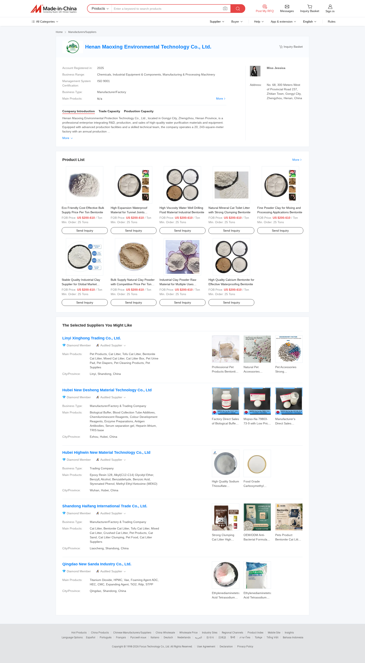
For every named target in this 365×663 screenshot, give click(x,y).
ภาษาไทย (245, 637)
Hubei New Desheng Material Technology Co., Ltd (107, 390)
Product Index (255, 632)
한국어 (210, 637)
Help (257, 21)
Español (90, 637)
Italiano (155, 637)
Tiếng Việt (272, 637)
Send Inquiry (84, 230)
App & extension (282, 21)
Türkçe (258, 637)
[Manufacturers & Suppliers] (53, 8)
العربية (198, 637)
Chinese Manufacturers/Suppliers (132, 632)
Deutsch (168, 637)
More (219, 98)
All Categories (45, 21)
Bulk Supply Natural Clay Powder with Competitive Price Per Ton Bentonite (133, 284)
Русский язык (138, 637)
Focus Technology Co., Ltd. (154, 646)
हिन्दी (232, 637)
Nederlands (184, 637)
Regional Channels (232, 632)
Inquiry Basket (291, 47)
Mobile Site (274, 632)
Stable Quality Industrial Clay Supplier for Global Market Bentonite (81, 284)
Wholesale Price (188, 632)
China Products (100, 632)
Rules (331, 21)
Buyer (235, 21)
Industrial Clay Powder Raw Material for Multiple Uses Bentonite (177, 284)
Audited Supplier (113, 345)
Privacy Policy (245, 646)
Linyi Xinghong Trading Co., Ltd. (91, 338)
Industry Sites (209, 632)
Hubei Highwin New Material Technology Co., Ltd (106, 452)
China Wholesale (165, 632)
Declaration (226, 646)
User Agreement (206, 646)
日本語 (222, 637)
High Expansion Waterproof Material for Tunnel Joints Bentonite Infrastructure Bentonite (133, 212)
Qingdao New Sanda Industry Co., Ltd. (96, 564)
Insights (289, 632)
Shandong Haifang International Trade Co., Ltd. (104, 506)
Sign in (330, 11)
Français (121, 637)
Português (106, 637)
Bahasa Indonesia (293, 637)
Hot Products (79, 632)
